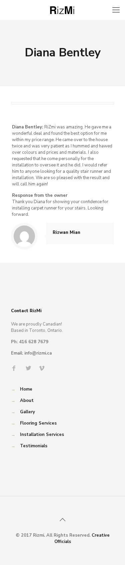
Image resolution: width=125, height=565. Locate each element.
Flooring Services (38, 423)
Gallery (27, 412)
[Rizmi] (62, 10)
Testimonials (33, 446)
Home (26, 389)
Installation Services (42, 435)
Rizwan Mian (66, 232)
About (27, 401)
